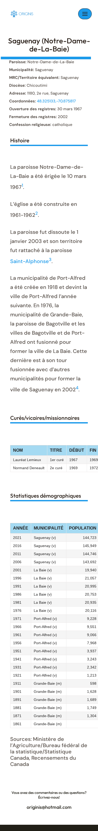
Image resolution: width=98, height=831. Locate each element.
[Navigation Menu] (85, 13)
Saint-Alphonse (29, 261)
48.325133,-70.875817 (56, 101)
